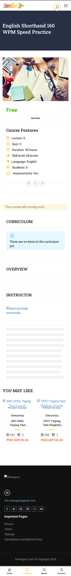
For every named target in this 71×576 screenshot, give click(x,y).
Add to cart (17, 403)
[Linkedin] (27, 509)
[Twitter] (35, 183)
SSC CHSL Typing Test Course (17, 423)
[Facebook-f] (6, 509)
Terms (8, 529)
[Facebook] (28, 183)
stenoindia (13, 313)
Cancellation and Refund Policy (23, 539)
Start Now (35, 118)
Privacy (8, 524)
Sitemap (9, 534)
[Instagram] (34, 509)
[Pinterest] (42, 183)
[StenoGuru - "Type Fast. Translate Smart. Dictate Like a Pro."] (14, 5)
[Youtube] (41, 509)
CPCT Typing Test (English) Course (52, 423)
